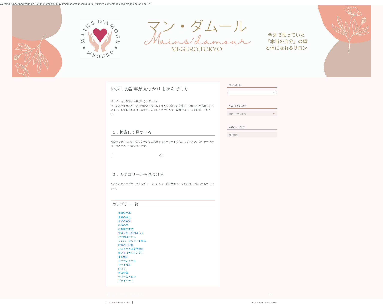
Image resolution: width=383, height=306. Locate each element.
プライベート (125, 280)
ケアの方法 (124, 221)
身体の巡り (124, 217)
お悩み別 (123, 225)
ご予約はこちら (127, 237)
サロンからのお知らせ (131, 233)
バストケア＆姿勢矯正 (131, 248)
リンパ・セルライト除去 (132, 241)
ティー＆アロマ (127, 276)
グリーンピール (127, 260)
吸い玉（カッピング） (131, 253)
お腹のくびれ (125, 245)
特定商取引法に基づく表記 (119, 302)
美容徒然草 (124, 213)
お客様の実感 (125, 229)
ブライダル (124, 264)
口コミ (122, 268)
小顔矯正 (123, 257)
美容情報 (123, 272)
